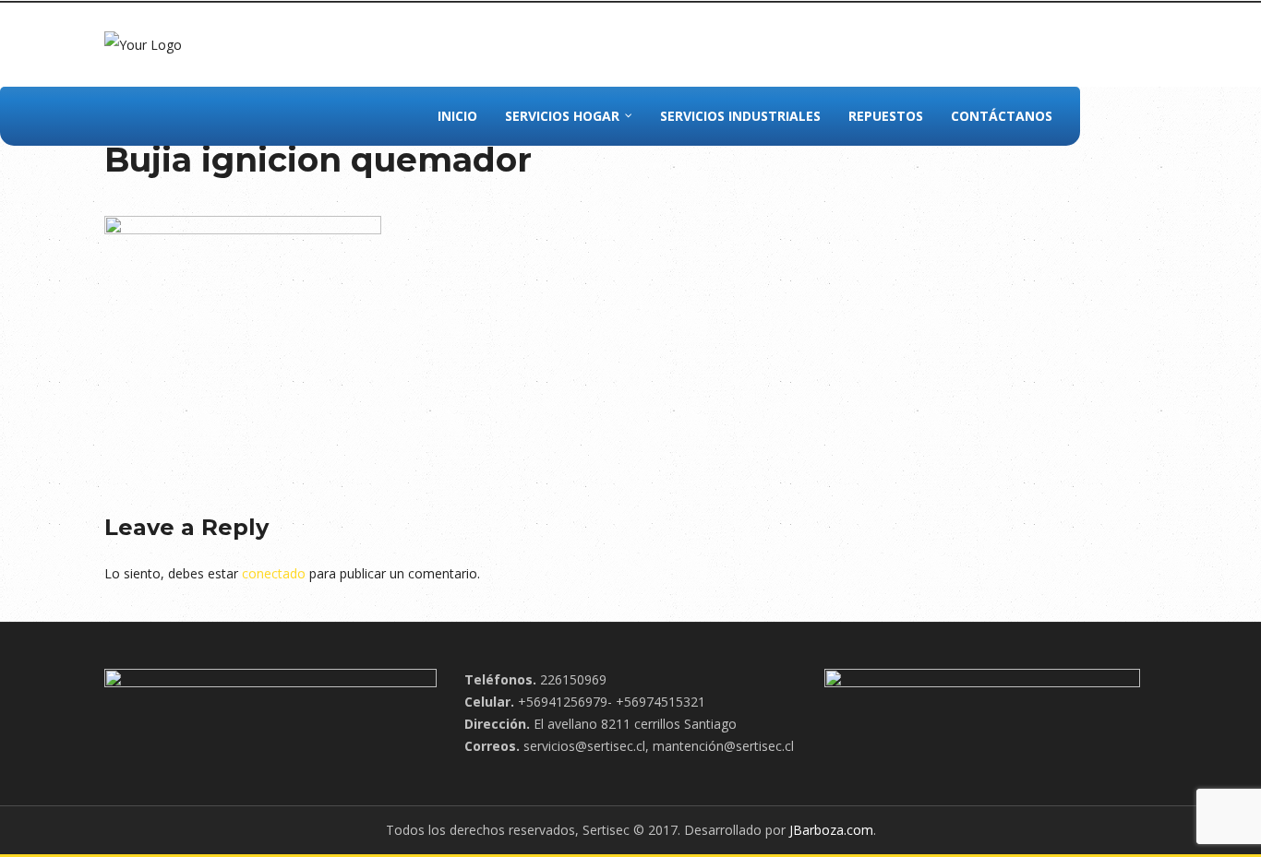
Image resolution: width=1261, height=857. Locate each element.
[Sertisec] (143, 44)
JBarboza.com (831, 830)
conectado (274, 573)
